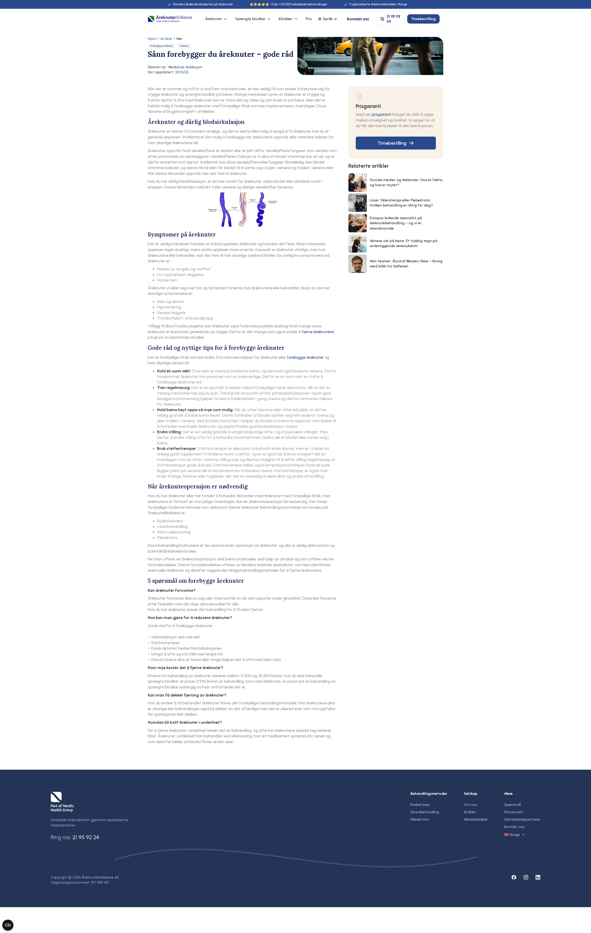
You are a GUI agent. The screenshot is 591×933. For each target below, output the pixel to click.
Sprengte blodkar (250, 19)
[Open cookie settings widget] (7, 925)
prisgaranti (381, 114)
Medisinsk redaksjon (185, 67)
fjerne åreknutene (318, 331)
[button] (217, 19)
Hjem (152, 39)
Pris (309, 19)
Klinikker (285, 19)
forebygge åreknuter (305, 357)
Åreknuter (213, 19)
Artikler (166, 39)
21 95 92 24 (85, 837)
